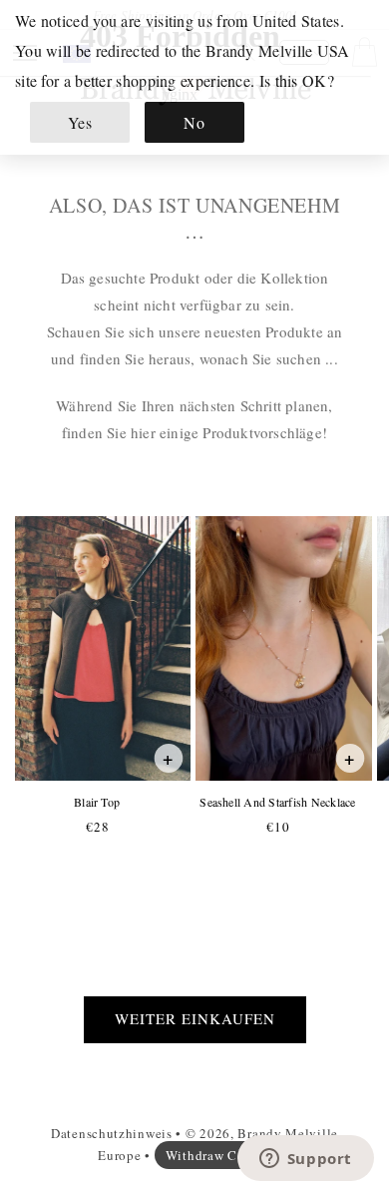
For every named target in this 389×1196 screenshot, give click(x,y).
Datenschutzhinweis (112, 1133)
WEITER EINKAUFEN (195, 1018)
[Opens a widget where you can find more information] (305, 1160)
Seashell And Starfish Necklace (276, 802)
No (194, 122)
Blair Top (96, 802)
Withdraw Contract (223, 1155)
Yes (80, 122)
